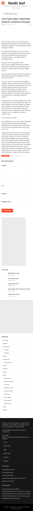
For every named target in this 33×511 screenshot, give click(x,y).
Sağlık (12, 155)
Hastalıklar (7, 394)
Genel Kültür (6, 346)
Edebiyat (5, 343)
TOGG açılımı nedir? (7, 489)
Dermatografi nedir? (13, 278)
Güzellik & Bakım (8, 391)
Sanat (4, 407)
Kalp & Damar (7, 400)
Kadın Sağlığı (7, 397)
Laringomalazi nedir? (13, 283)
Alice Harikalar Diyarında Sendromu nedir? (19, 289)
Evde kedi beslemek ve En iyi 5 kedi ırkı (13, 491)
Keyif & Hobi (6, 359)
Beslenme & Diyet (8, 381)
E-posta (4, 193)
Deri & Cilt (6, 384)
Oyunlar (5, 372)
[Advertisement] (14, 241)
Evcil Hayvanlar (8, 362)
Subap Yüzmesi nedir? (14, 294)
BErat (17, 489)
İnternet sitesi (6, 201)
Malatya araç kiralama (8, 437)
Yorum (4, 165)
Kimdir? (5, 365)
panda (28, 496)
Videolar (5, 410)
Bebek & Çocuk (8, 378)
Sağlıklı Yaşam (18, 155)
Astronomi (5, 340)
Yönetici (3, 24)
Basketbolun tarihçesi (8, 498)
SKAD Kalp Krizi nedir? (11, 14)
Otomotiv (5, 369)
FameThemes (21, 507)
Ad (3, 185)
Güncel (5, 356)
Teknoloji (6, 353)
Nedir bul (16, 3)
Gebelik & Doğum (8, 387)
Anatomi (6, 350)
